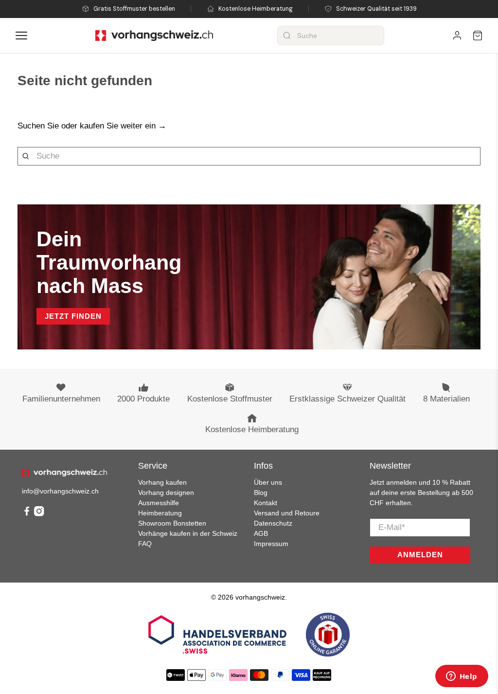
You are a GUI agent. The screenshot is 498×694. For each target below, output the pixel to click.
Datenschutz (273, 523)
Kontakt (265, 503)
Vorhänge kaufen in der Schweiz (187, 533)
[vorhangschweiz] (64, 473)
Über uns (268, 482)
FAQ (145, 544)
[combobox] (330, 35)
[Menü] (21, 35)
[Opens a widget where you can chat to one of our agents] (461, 677)
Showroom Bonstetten (172, 523)
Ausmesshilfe (158, 503)
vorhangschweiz (260, 597)
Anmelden (420, 554)
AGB (261, 533)
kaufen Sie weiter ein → (123, 125)
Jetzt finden (73, 316)
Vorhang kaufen (162, 482)
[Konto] (457, 35)
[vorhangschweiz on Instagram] (39, 514)
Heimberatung (160, 513)
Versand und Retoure (287, 513)
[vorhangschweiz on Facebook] (27, 514)
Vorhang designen (166, 492)
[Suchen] (287, 35)
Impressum (271, 544)
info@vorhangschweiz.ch (60, 491)
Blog (260, 492)
